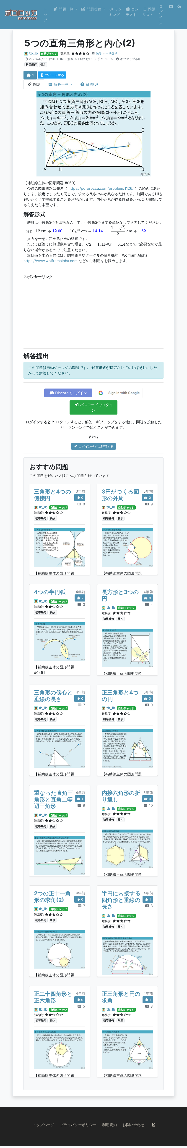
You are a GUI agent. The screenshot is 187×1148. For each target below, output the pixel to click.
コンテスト (132, 12)
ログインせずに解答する (96, 446)
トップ (45, 14)
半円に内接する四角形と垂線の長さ (121, 900)
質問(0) (91, 84)
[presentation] (41, 231)
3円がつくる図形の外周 (120, 495)
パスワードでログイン (96, 407)
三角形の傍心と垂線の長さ (53, 695)
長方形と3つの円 (120, 595)
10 (150, 805)
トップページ (43, 1124)
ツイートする (54, 75)
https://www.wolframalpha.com (50, 260)
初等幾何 (31, 64)
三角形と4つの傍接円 (52, 495)
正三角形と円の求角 (121, 997)
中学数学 (111, 53)
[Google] (179, 14)
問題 (36, 84)
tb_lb (33, 53)
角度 (52, 920)
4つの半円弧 (49, 592)
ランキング (115, 12)
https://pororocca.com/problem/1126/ (101, 188)
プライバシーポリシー (78, 1124)
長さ (43, 64)
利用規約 (109, 1124)
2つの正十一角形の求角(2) (52, 896)
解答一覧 (61, 84)
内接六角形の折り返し (121, 796)
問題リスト (148, 12)
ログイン (161, 14)
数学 (99, 53)
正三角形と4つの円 (120, 695)
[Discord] (171, 14)
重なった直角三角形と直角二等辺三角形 (53, 799)
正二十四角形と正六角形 (53, 997)
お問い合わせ (133, 1124)
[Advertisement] (93, 313)
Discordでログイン (70, 393)
